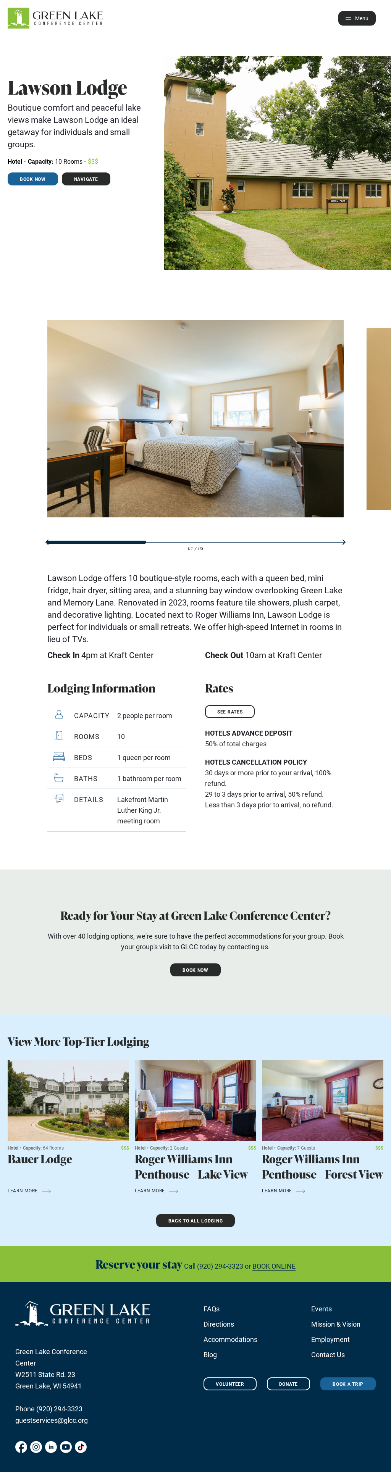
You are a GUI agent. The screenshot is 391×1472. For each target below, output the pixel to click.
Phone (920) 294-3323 (48, 1408)
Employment (330, 1339)
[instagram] (36, 1447)
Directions (219, 1324)
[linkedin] (51, 1447)
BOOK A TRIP (348, 1384)
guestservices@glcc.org (51, 1420)
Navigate (86, 179)
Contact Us (328, 1354)
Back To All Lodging (195, 1221)
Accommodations (230, 1339)
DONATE (288, 1384)
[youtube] (66, 1447)
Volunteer (230, 1384)
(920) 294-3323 (220, 1266)
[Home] (55, 18)
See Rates (229, 712)
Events (321, 1308)
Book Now (33, 179)
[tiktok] (81, 1447)
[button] (47, 542)
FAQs (212, 1308)
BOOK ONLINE (274, 1266)
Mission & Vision (335, 1324)
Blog (210, 1354)
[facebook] (21, 1447)
